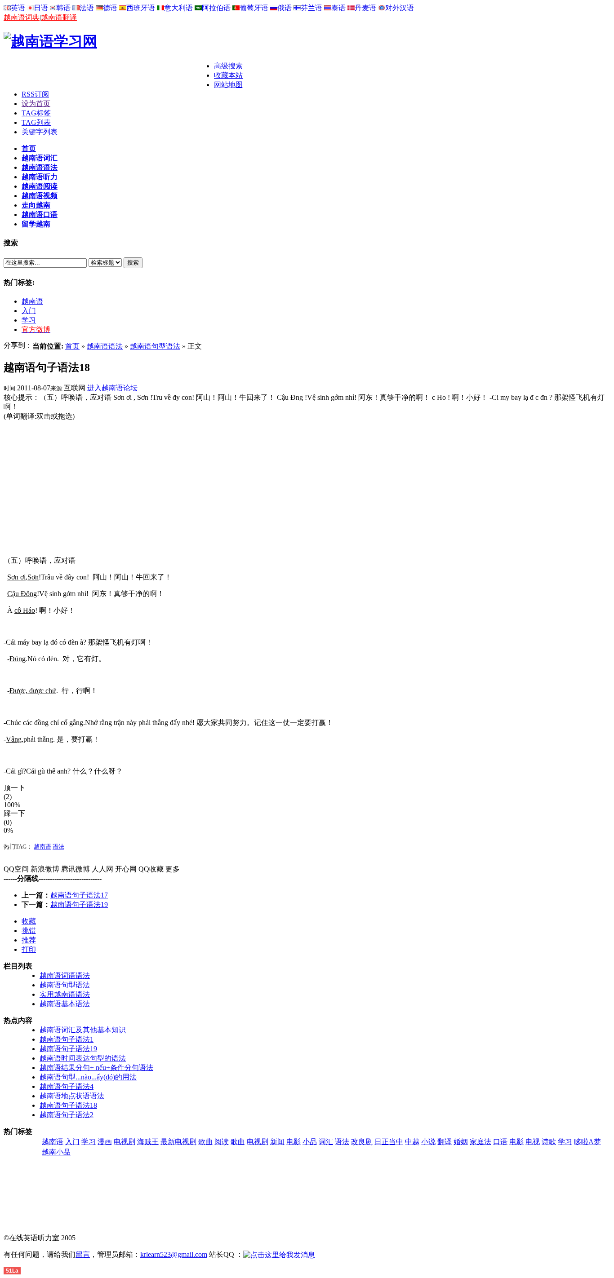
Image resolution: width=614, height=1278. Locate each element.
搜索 (133, 262)
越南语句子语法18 (68, 1105)
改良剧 (362, 1141)
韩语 (63, 8)
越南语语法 (40, 167)
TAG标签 (36, 113)
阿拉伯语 (216, 8)
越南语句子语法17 (79, 895)
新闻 (277, 1141)
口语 (500, 1141)
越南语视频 (40, 195)
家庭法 (480, 1141)
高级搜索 (228, 66)
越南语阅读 (40, 186)
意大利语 (178, 8)
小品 (310, 1141)
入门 (29, 310)
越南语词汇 (40, 158)
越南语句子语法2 (66, 1115)
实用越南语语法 (65, 994)
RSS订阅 (35, 94)
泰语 (338, 8)
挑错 (29, 930)
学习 (29, 320)
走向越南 (36, 205)
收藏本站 (228, 75)
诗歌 (549, 1141)
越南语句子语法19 (79, 904)
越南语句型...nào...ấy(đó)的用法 (88, 1077)
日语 (41, 8)
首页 (29, 148)
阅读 (221, 1141)
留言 (83, 1254)
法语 (87, 8)
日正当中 (388, 1141)
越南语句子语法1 (66, 1039)
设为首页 (36, 103)
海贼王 (148, 1141)
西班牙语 (140, 8)
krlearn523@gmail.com (173, 1254)
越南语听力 (40, 177)
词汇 (326, 1141)
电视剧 (124, 1141)
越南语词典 (22, 17)
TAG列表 (36, 122)
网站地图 (228, 84)
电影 (293, 1141)
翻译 (444, 1141)
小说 (428, 1141)
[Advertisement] (109, 75)
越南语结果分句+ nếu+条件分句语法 (96, 1067)
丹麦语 (365, 8)
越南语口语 (40, 214)
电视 (532, 1141)
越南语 (32, 301)
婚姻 (461, 1141)
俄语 (284, 8)
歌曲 (205, 1141)
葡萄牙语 (254, 8)
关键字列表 (40, 132)
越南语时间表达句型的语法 (83, 1058)
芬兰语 (311, 8)
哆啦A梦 (587, 1141)
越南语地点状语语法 (72, 1096)
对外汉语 (399, 8)
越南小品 (56, 1152)
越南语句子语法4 (66, 1086)
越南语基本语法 (65, 1004)
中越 (412, 1141)
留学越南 (36, 224)
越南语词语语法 (65, 975)
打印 (29, 949)
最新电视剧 (178, 1141)
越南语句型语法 (155, 346)
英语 (18, 8)
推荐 (29, 940)
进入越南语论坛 (112, 388)
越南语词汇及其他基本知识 (83, 1030)
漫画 (105, 1141)
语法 (58, 846)
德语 (110, 8)
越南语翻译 (59, 17)
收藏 (29, 921)
